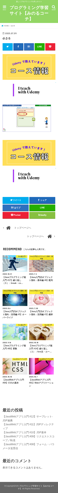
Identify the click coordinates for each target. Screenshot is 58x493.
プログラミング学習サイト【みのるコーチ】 (29, 13)
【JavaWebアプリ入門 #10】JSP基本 (24, 432)
